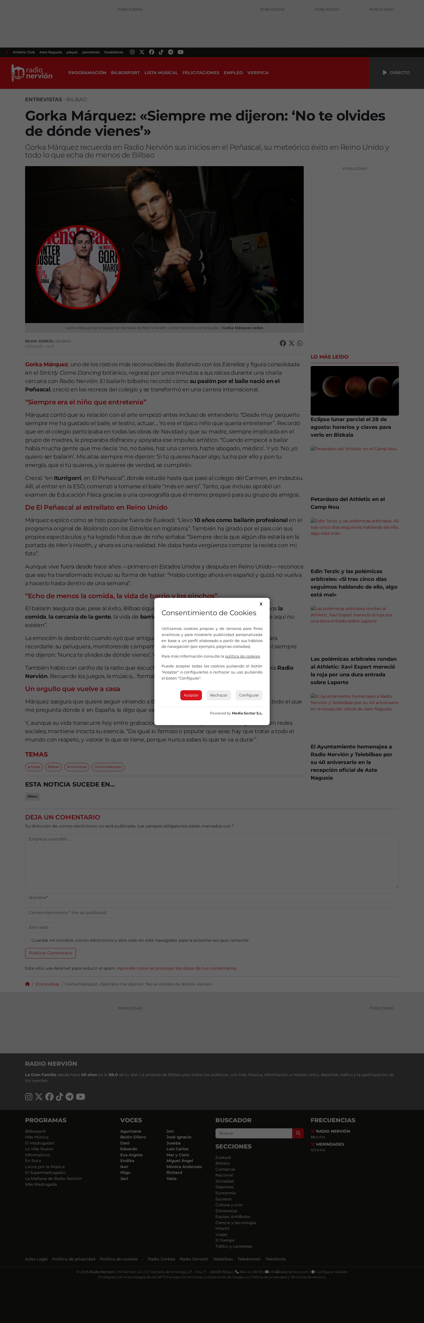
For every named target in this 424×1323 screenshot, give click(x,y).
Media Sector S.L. (247, 713)
